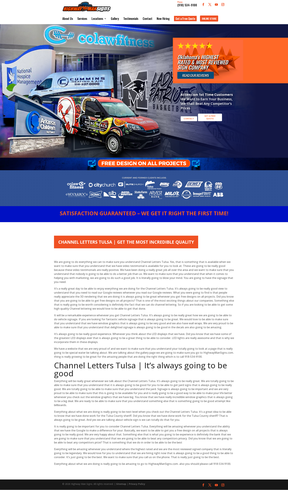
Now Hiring (163, 18)
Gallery (115, 18)
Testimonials (130, 18)
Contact (147, 18)
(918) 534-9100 (187, 4)
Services (82, 18)
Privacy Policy (137, 483)
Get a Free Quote (185, 18)
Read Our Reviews (195, 75)
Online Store (209, 18)
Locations (97, 18)
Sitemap (121, 483)
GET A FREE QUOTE (210, 117)
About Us (67, 18)
